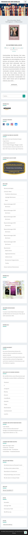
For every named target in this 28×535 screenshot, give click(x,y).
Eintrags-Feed (7, 505)
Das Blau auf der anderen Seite (11, 468)
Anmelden (6, 502)
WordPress (19, 531)
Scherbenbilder (14, 45)
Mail (13, 315)
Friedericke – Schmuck (8, 447)
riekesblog (18, 48)
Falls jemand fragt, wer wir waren (12, 474)
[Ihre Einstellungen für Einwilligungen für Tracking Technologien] (25, 532)
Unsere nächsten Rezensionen (11, 267)
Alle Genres (8, 225)
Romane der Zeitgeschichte (12, 260)
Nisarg (14, 533)
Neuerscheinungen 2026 (10, 241)
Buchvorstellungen (8, 188)
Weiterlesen (14, 84)
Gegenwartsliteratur (10, 253)
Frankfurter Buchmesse (11, 194)
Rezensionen (7, 248)
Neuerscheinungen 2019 (10, 210)
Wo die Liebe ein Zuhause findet (11, 478)
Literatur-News (7, 191)
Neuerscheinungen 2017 (10, 204)
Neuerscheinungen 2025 (10, 235)
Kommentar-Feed (8, 508)
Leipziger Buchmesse (10, 197)
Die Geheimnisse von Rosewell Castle (13, 465)
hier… (16, 432)
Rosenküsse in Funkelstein (10, 471)
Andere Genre (8, 250)
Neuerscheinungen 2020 (10, 216)
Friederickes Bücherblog (10, 2)
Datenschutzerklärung (7, 524)
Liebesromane (8, 257)
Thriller (7, 263)
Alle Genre (7, 206)
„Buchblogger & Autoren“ (9, 143)
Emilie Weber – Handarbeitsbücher (11, 451)
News (6, 200)
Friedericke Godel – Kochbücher (10, 449)
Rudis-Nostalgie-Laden (8, 445)
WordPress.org (7, 512)
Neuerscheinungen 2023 (10, 223)
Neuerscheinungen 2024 (10, 229)
